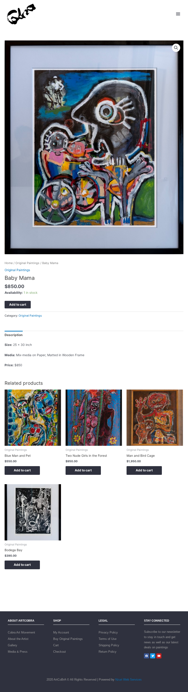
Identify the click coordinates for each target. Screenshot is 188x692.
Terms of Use (107, 639)
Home (9, 263)
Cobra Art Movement (21, 632)
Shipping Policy (109, 645)
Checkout (59, 651)
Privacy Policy (108, 632)
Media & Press (18, 651)
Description (14, 335)
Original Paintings (27, 263)
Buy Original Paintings (68, 639)
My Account (61, 632)
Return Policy (107, 651)
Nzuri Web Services (128, 679)
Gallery (12, 645)
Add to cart (17, 304)
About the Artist (18, 639)
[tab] (14, 335)
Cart (56, 645)
